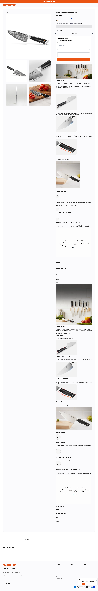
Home (7, 12)
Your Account (72, 567)
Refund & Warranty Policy (88, 569)
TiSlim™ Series (36, 5)
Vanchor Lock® (44, 5)
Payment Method (73, 572)
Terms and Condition (87, 572)
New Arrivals (44, 569)
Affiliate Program (59, 569)
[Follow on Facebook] (3, 583)
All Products (44, 567)
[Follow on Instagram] (6, 583)
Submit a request (73, 569)
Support (75, 5)
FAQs (71, 574)
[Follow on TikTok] (11, 583)
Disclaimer (86, 574)
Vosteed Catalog (59, 578)
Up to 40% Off (60, 5)
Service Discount (45, 572)
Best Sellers (28, 5)
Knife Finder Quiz (68, 5)
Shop (22, 5)
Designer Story (58, 574)
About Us (57, 567)
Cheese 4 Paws (53, 5)
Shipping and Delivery (88, 567)
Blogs (57, 576)
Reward (43, 574)
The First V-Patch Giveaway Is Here (49, 1)
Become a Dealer (59, 572)
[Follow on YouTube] (9, 583)
